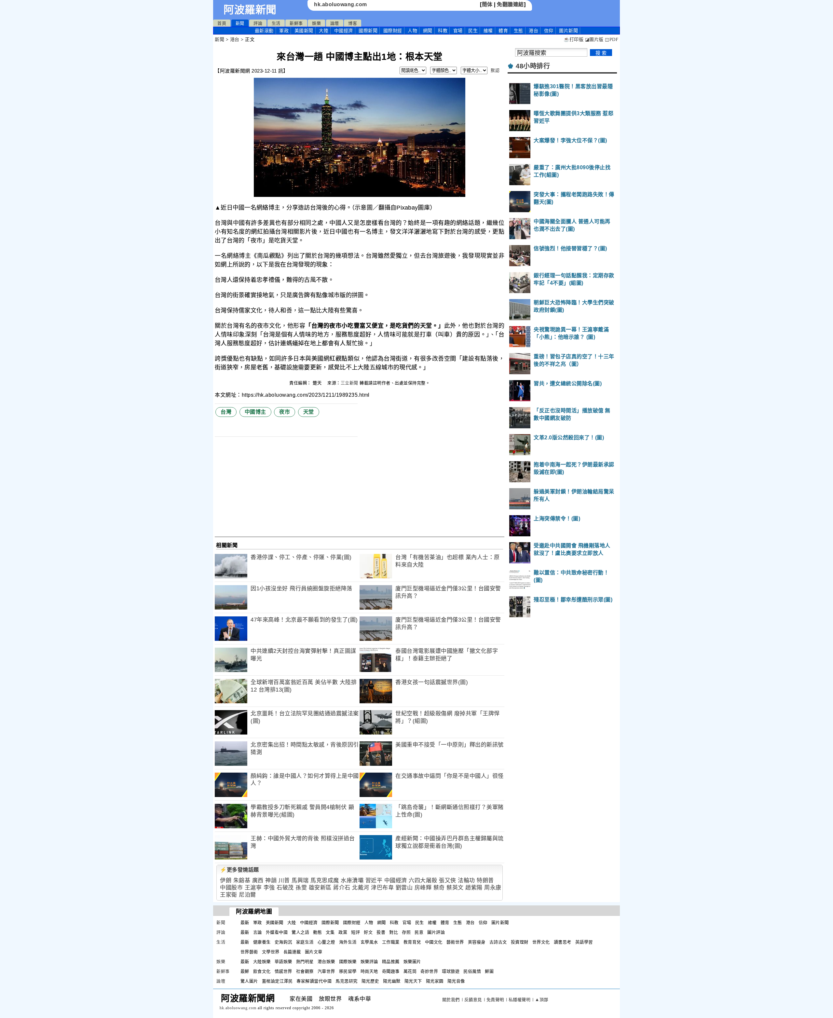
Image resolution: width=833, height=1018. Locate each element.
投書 (380, 932)
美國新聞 (303, 30)
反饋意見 (473, 999)
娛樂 (316, 23)
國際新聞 (368, 30)
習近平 (374, 880)
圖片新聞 (500, 922)
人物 (412, 30)
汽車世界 (326, 971)
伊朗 (225, 880)
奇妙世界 (429, 971)
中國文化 (434, 942)
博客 (352, 23)
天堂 (308, 412)
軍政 (284, 30)
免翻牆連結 (510, 4)
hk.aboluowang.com (340, 4)
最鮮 (244, 971)
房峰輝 (423, 888)
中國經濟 (343, 30)
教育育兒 (412, 942)
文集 (330, 932)
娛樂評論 (369, 961)
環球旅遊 (450, 971)
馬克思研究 (346, 981)
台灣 (226, 412)
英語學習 (584, 942)
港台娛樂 (326, 961)
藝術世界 (455, 942)
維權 (488, 30)
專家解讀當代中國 (314, 981)
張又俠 (447, 880)
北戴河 (360, 888)
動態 (317, 932)
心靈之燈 (326, 942)
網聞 (427, 30)
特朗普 (485, 880)
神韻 (271, 880)
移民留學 (348, 971)
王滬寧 (253, 888)
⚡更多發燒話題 (239, 870)
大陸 (323, 30)
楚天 (318, 382)
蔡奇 (439, 888)
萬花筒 (410, 971)
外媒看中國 (277, 932)
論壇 (334, 23)
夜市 (284, 412)
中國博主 (255, 412)
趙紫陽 (474, 888)
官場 (458, 30)
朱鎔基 (242, 880)
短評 (355, 932)
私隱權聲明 (520, 999)
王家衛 (228, 895)
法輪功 (466, 880)
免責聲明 (495, 999)
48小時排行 (533, 66)
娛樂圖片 (412, 961)
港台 (533, 30)
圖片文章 (313, 951)
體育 (503, 30)
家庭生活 (305, 942)
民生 (473, 30)
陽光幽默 (392, 981)
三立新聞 (349, 382)
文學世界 (271, 951)
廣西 (258, 880)
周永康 (492, 888)
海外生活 (348, 942)
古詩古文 (498, 942)
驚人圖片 (249, 981)
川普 (284, 880)
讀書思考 (562, 942)
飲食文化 (262, 971)
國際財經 (392, 30)
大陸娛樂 (262, 961)
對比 (393, 932)
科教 (442, 30)
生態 (518, 30)
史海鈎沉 (283, 942)
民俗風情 (472, 971)
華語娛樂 (283, 961)
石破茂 (285, 888)
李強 (269, 888)
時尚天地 (369, 971)
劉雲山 (404, 888)
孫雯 (301, 888)
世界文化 (541, 942)
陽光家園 (435, 981)
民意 (419, 932)
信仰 (548, 30)
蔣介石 (341, 888)
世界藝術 (249, 951)
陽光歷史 (370, 981)
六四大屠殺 (423, 880)
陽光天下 (413, 981)
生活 (276, 23)
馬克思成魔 (324, 880)
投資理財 (519, 942)
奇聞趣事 (391, 971)
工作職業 (391, 942)
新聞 (240, 23)
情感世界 (283, 971)
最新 (264, 30)
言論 (257, 932)
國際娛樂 (348, 961)
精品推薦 (391, 961)
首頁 (221, 23)
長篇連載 (292, 951)
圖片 (568, 30)
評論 (257, 23)
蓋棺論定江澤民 (277, 981)
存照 (406, 932)
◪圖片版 (594, 39)
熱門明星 (305, 961)
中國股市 (231, 888)
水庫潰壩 (352, 880)
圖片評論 (436, 932)
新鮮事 (296, 23)
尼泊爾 (247, 895)
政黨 (342, 932)
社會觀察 (305, 971)
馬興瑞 (300, 880)
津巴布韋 (382, 888)
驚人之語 (300, 932)
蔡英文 (455, 888)
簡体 (487, 4)
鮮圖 (489, 971)
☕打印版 (573, 39)
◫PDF (611, 39)
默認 (495, 70)
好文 (368, 932)
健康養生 (262, 942)
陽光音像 (456, 981)
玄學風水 (369, 942)
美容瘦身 (476, 942)
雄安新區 (320, 888)
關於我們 (451, 999)
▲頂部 (541, 999)
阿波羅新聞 (250, 10)
